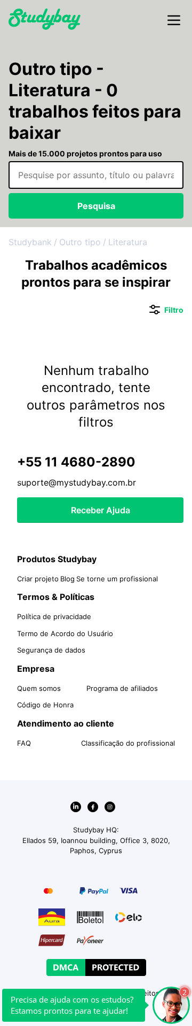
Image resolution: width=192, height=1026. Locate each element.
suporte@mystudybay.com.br (76, 482)
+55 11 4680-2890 (76, 462)
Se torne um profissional (117, 578)
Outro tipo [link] (80, 242)
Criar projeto (38, 578)
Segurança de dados (51, 650)
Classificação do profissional (128, 743)
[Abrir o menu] (173, 21)
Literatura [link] (127, 242)
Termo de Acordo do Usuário (65, 633)
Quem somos (39, 688)
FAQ (24, 743)
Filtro (166, 310)
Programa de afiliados (122, 688)
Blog (67, 578)
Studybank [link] (30, 242)
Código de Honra (45, 704)
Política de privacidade (54, 616)
